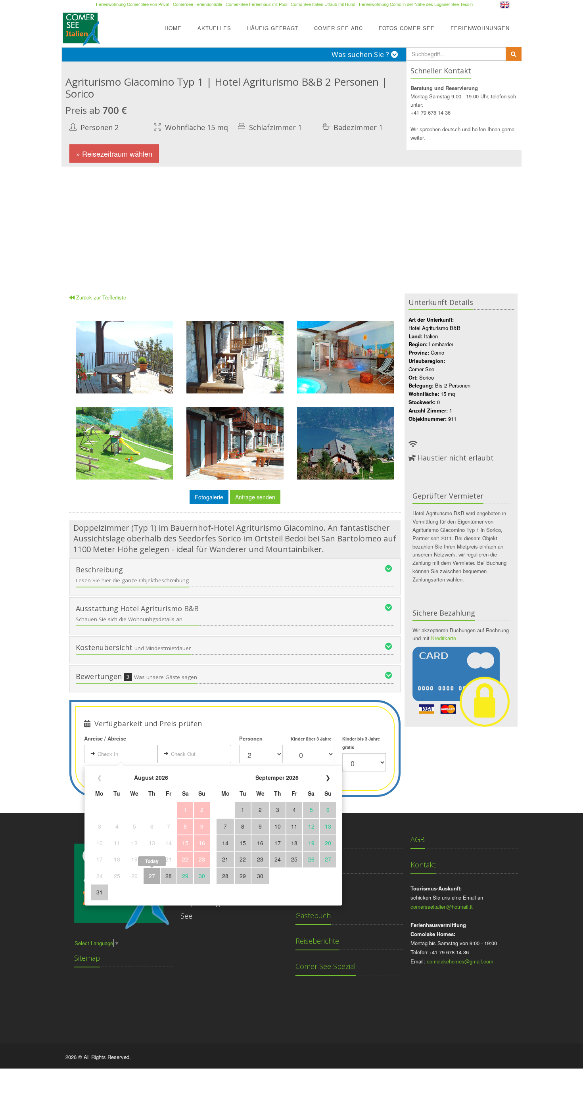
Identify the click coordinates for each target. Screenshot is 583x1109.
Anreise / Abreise (105, 738)
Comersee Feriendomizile (197, 4)
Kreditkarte (443, 638)
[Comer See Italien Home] (80, 26)
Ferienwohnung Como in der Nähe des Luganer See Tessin (416, 4)
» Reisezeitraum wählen (114, 153)
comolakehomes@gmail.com (460, 961)
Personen (251, 738)
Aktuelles (214, 28)
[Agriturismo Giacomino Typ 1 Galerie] (124, 357)
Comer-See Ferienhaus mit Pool (256, 4)
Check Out (183, 754)
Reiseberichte (317, 941)
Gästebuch (313, 915)
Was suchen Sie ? (361, 54)
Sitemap (87, 958)
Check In (108, 754)
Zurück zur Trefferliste (100, 297)
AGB (417, 839)
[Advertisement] (291, 226)
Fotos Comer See (407, 28)
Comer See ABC (338, 28)
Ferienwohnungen (480, 28)
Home (173, 28)
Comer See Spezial (325, 966)
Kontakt (422, 864)
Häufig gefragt (272, 28)
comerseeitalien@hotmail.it (441, 906)
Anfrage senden (255, 497)
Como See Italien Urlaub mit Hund (323, 4)
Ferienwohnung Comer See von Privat (132, 4)
